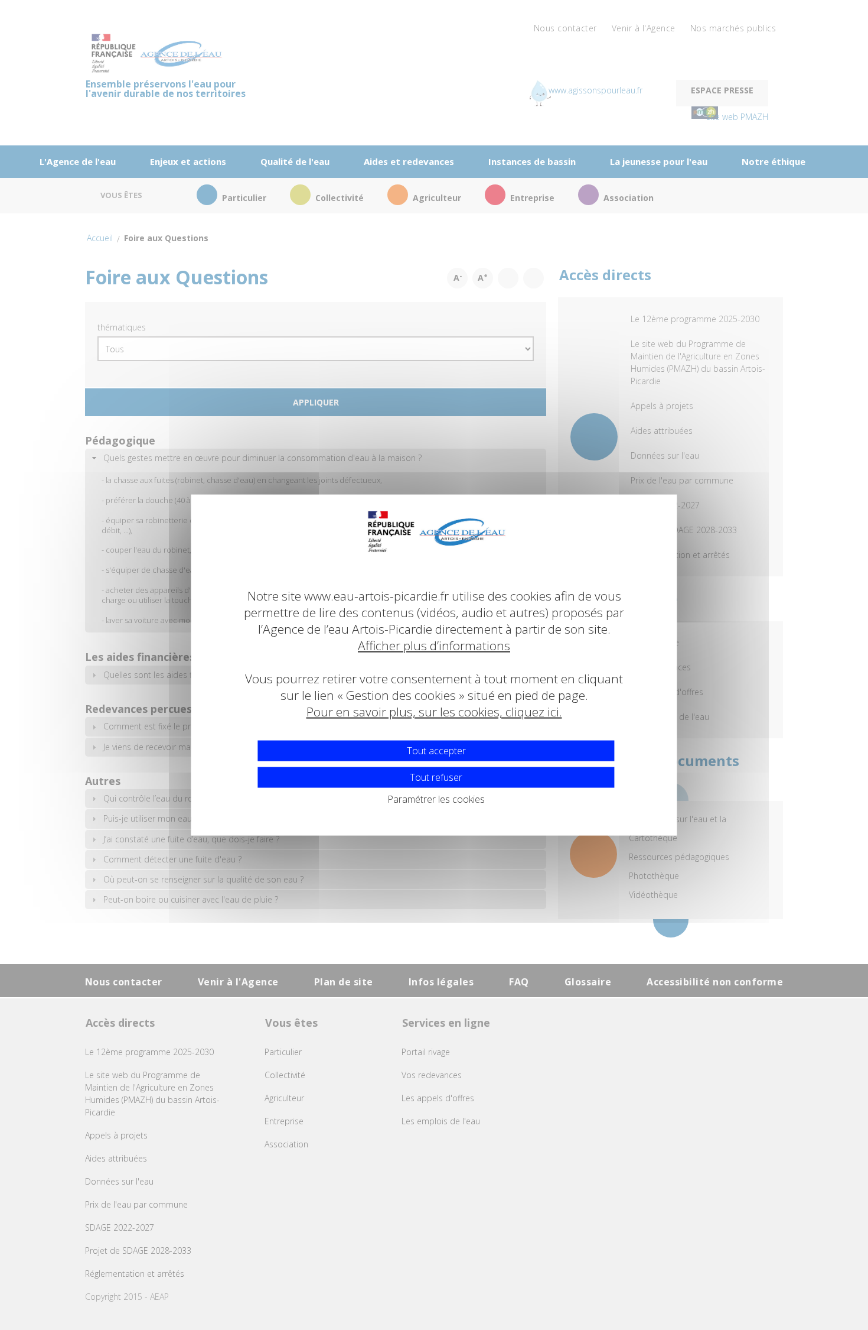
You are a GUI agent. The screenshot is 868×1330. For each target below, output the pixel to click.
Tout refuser (436, 776)
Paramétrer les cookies (436, 798)
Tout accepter (436, 750)
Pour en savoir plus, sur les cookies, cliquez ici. (434, 711)
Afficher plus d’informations (434, 645)
